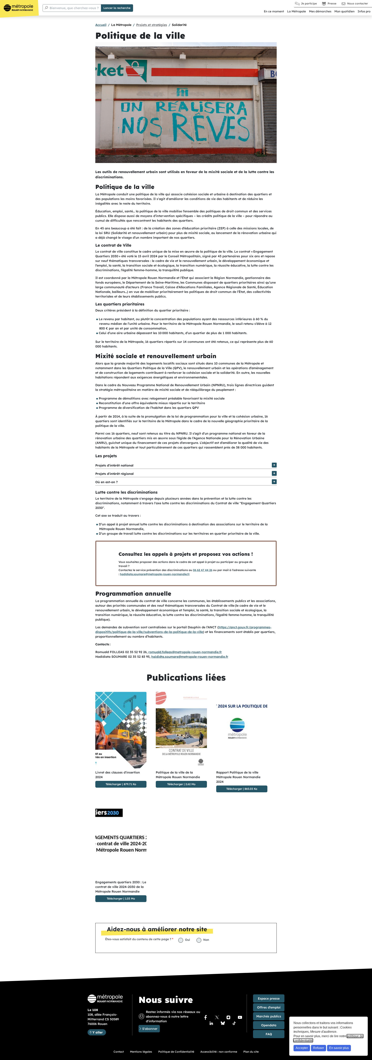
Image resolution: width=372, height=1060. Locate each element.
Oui (187, 940)
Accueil (100, 25)
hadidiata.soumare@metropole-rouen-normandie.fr (155, 574)
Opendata (268, 1025)
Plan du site (251, 1051)
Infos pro (364, 11)
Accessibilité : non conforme (218, 1051)
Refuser (318, 1048)
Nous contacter (357, 3)
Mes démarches (320, 11)
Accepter (302, 1048)
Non (206, 940)
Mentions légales (141, 1051)
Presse (332, 3)
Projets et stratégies (151, 25)
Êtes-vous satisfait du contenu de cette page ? (138, 939)
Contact (119, 1051)
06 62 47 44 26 (202, 570)
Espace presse (269, 998)
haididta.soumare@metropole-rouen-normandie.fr (189, 657)
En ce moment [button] (274, 11)
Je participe (309, 3)
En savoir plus (339, 1048)
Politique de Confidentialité (176, 1051)
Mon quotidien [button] (344, 11)
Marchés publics (268, 1016)
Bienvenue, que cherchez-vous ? (74, 8)
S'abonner (149, 1029)
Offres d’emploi (269, 1007)
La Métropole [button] (296, 11)
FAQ (269, 1034)
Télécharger (113, 784)
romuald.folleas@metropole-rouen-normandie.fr (185, 652)
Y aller (99, 1032)
